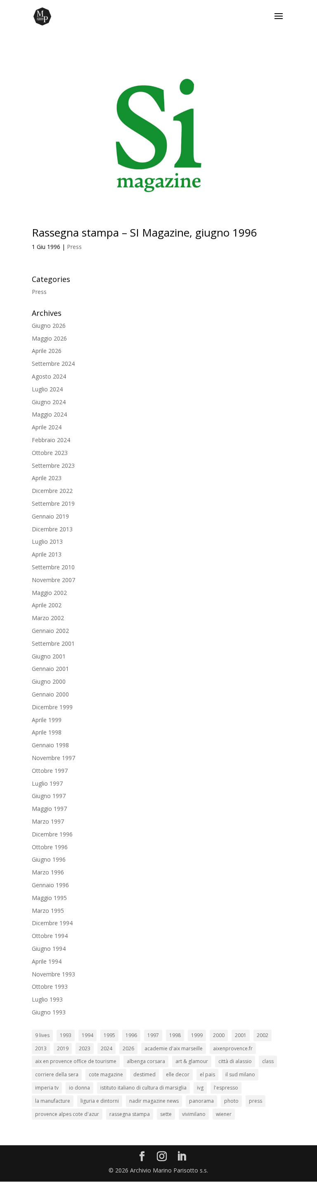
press (255, 1100)
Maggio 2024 (49, 414)
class (268, 1061)
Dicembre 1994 (52, 923)
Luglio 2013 (47, 541)
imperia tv (47, 1087)
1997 (153, 1035)
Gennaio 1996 (50, 885)
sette (166, 1114)
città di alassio (235, 1061)
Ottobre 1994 (50, 936)
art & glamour (191, 1061)
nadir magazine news (154, 1100)
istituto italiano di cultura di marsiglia (143, 1087)
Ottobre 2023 (50, 453)
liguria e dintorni (99, 1100)
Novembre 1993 (53, 974)
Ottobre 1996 (50, 847)
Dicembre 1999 (52, 707)
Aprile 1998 (47, 732)
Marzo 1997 (48, 821)
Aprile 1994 (47, 961)
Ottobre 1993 (50, 986)
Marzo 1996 (48, 872)
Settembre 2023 (53, 465)
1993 (65, 1035)
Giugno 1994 (49, 948)
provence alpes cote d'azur (67, 1114)
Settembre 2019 (53, 503)
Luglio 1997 (47, 783)
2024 (106, 1048)
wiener (224, 1114)
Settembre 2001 (53, 643)
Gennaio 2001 (50, 669)
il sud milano (240, 1074)
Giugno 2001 (49, 656)
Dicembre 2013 (52, 529)
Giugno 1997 (49, 796)
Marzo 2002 (48, 618)
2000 (219, 1035)
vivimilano (194, 1114)
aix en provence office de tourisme (75, 1061)
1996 (131, 1035)
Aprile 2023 (47, 478)
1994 (87, 1035)
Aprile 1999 (47, 720)
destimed (144, 1074)
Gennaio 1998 (50, 745)
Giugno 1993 (49, 1012)
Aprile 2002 (47, 605)
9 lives (42, 1035)
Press (74, 247)
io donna (79, 1087)
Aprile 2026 (47, 351)
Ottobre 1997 (50, 771)
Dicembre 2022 (52, 491)
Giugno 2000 (49, 681)
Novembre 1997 (53, 758)
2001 (240, 1035)
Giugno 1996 (49, 859)
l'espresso (226, 1087)
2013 (41, 1048)
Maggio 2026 (49, 338)
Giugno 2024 (49, 402)
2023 (84, 1048)
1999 (197, 1035)
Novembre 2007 (53, 580)
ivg (200, 1087)
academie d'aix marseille (173, 1048)
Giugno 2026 (49, 325)
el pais (207, 1074)
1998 (175, 1035)
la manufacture (52, 1100)
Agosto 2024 (49, 376)
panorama (201, 1100)
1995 (109, 1035)
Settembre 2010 (53, 567)
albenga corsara (146, 1061)
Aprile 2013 (47, 554)
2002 (262, 1035)
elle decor (177, 1074)
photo (231, 1100)
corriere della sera (56, 1074)
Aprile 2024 (47, 427)
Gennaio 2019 (50, 516)
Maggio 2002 (49, 593)
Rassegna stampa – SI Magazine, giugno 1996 (144, 232)
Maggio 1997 (49, 808)
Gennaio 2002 (50, 631)
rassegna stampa (129, 1114)
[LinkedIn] (182, 1156)
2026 (128, 1048)
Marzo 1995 (48, 910)
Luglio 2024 (47, 389)
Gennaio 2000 (50, 694)
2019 (63, 1048)
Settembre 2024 (53, 363)
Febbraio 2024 (51, 440)
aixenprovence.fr (233, 1048)
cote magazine (106, 1074)
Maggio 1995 (49, 898)
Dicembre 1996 (52, 834)
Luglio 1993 (47, 999)
